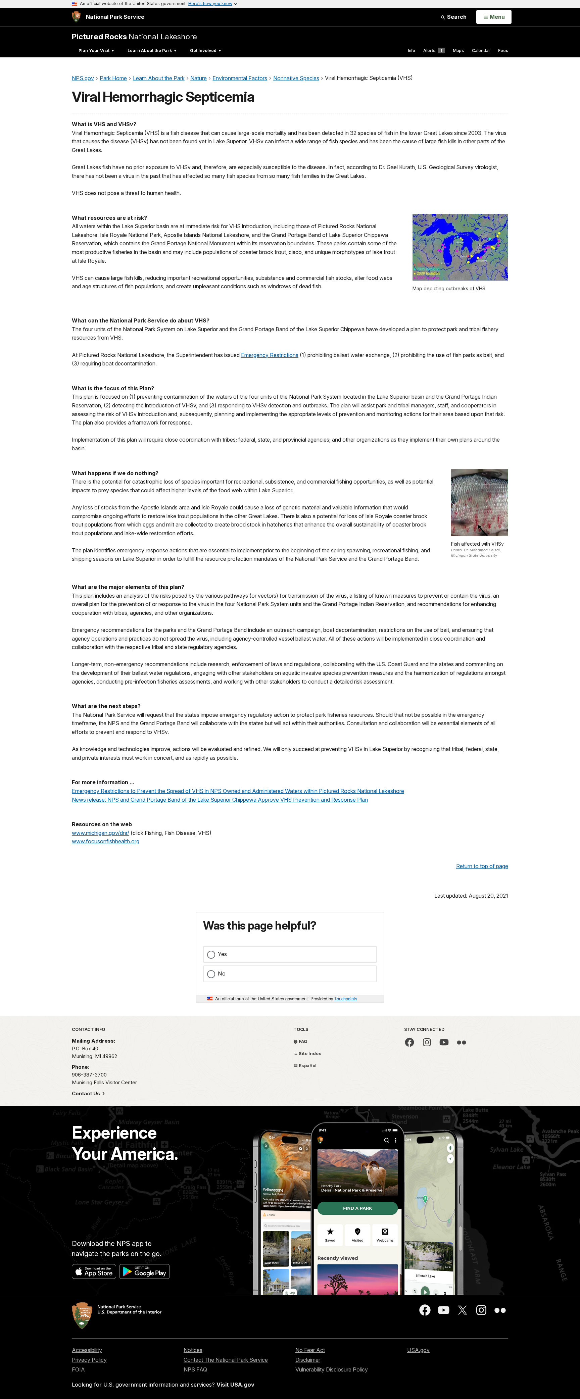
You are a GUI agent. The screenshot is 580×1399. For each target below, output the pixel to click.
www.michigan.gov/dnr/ (100, 833)
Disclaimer (307, 1359)
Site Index (309, 1053)
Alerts (432, 50)
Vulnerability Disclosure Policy (331, 1369)
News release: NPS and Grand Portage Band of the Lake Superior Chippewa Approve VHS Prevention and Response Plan (220, 799)
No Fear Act (310, 1350)
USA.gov (418, 1350)
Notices (193, 1350)
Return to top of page (482, 866)
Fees (503, 50)
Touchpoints (345, 998)
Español (307, 1065)
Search (456, 16)
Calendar (481, 50)
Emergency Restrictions (269, 355)
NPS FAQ (195, 1369)
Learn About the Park (150, 50)
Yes (222, 954)
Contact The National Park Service (226, 1359)
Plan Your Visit (94, 50)
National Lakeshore (134, 36)
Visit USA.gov (235, 1384)
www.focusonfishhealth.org (105, 841)
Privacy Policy (89, 1359)
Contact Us (86, 1093)
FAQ (302, 1041)
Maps (458, 50)
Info (411, 50)
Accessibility (87, 1350)
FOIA (78, 1369)
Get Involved (203, 50)
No (222, 973)
